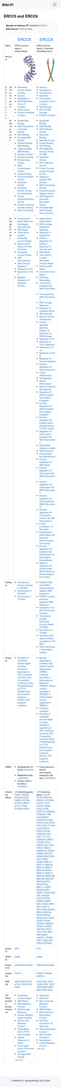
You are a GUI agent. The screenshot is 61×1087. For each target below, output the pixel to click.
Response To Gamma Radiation (47, 360)
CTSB (48, 814)
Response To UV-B (47, 354)
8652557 (42, 25)
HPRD (22, 28)
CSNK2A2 (50, 811)
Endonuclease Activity (24, 161)
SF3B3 (47, 920)
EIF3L (45, 825)
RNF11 (52, 903)
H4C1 (51, 845)
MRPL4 (48, 870)
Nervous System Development (47, 318)
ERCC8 (40, 831)
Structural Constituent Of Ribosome (46, 1023)
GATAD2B (41, 839)
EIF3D (46, 822)
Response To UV (25, 268)
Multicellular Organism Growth (47, 447)
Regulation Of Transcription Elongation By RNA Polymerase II (47, 437)
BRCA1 (18, 794)
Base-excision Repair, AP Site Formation (24, 246)
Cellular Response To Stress (23, 1040)
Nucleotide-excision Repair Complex (24, 90)
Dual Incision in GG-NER (24, 592)
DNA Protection (46, 450)
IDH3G (46, 856)
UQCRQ (49, 937)
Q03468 (48, 973)
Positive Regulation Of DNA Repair (45, 462)
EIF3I (39, 825)
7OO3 (50, 981)
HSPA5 (51, 850)
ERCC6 (46, 39)
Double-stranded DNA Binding (25, 144)
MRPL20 (49, 864)
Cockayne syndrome (43, 709)
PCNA (24, 805)
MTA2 (39, 884)
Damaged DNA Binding (24, 139)
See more (19, 1060)
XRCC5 (40, 943)
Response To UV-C (25, 273)
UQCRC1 (41, 937)
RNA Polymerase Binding (47, 186)
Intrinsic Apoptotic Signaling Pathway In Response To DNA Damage (45, 329)
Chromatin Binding (44, 136)
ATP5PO (50, 800)
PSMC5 (40, 901)
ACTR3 (40, 797)
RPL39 (46, 909)
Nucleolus (43, 95)
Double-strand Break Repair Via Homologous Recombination (25, 222)
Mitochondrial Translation (45, 1036)
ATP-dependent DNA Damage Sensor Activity (46, 210)
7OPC (52, 984)
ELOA (39, 828)
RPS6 (39, 917)
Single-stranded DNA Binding (25, 150)
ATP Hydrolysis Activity (46, 164)
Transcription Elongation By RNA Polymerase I (47, 287)
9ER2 (44, 989)
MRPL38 (40, 870)
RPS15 (40, 912)
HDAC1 (40, 847)
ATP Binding (45, 145)
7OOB (39, 984)
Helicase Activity (47, 140)
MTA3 (45, 884)
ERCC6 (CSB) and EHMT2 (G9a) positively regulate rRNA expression (46, 588)
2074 (39, 948)
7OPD (39, 987)
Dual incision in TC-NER (24, 598)
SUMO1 (40, 926)
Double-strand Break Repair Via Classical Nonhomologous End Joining (47, 538)
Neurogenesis (45, 378)
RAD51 (26, 808)
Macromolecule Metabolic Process (46, 1003)
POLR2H (41, 898)
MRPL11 (48, 861)
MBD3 (45, 859)
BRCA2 (25, 794)
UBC (39, 934)
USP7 (39, 940)
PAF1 (47, 889)
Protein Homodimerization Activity (26, 199)
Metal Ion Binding (25, 210)
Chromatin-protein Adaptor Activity (47, 192)
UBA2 (49, 931)
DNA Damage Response (24, 265)
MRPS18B (50, 875)
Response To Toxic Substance (47, 343)
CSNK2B (41, 814)
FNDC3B (41, 833)
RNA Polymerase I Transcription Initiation (47, 649)
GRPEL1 (50, 839)
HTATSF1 (48, 853)
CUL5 (39, 817)
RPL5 (52, 909)
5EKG (23, 981)
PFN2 (52, 892)
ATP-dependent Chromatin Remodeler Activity (46, 200)
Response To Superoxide (45, 234)
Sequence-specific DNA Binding (45, 179)
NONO (48, 887)
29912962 (49, 778)
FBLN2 (47, 831)
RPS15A (47, 912)
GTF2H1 (26, 800)
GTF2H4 (18, 803)
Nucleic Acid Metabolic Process (23, 1023)
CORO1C (41, 811)
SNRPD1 (50, 923)
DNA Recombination (24, 259)
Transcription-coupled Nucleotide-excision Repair (24, 236)
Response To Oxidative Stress (47, 309)
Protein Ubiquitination (45, 374)
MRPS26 (41, 881)
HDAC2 (47, 847)
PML (39, 895)
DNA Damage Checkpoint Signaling (45, 227)
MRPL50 (49, 873)
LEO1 (39, 859)
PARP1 (40, 892)
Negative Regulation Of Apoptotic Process (24, 281)
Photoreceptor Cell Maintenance (47, 455)
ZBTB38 (47, 943)
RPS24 (40, 915)
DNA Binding (23, 134)
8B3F (50, 987)
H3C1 (46, 845)
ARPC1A (48, 797)
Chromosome (24, 109)
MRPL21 (40, 867)
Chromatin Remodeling (44, 279)
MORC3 (40, 861)
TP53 (39, 931)
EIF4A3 (51, 825)
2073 (17, 948)
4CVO (39, 981)
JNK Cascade (45, 313)
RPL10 (40, 906)
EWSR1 (18, 800)
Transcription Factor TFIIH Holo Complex (26, 1048)
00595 (17, 956)
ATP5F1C (41, 800)
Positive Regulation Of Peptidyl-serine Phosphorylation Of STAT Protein (46, 423)
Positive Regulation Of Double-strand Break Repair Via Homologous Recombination (47, 553)
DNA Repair (23, 229)
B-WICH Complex (47, 115)
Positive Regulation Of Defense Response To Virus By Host (45, 244)
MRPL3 (48, 867)
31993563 (22, 786)
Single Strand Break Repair (45, 220)
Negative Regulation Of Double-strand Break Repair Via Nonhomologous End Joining (47, 569)
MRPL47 (40, 873)
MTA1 (48, 881)
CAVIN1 (40, 803)
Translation (44, 995)
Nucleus (21, 95)
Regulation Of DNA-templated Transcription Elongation (46, 396)
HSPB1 (26, 803)
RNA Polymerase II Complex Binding (25, 129)
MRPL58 (40, 875)
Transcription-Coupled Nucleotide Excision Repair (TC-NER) (46, 621)
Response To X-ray (46, 349)
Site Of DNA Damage (45, 111)
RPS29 (47, 915)
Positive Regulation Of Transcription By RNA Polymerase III (47, 501)
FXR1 (39, 836)
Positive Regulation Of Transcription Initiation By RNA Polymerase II (47, 515)
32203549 (29, 769)
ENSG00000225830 (45, 964)
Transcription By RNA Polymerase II (47, 297)
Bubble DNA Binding (23, 122)
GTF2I (47, 842)
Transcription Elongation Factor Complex (47, 101)
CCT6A (40, 805)
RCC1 (39, 903)
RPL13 (46, 906)
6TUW (23, 984)
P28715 (18, 973)
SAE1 (45, 917)
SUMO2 (48, 926)
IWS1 (52, 856)
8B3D (45, 987)
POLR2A (19, 808)
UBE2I (44, 934)
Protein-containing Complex (26, 114)
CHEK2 (47, 805)
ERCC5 (24, 39)
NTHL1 (18, 805)
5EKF (17, 981)
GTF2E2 (40, 842)
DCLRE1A (41, 819)
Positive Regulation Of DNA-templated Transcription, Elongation (46, 409)
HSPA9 (40, 853)
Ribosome (43, 998)
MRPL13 (40, 864)
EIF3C (39, 822)
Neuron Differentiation (45, 382)
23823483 (23, 778)
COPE (46, 808)
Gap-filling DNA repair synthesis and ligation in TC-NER (47, 639)
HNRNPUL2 (42, 850)
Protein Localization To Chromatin (46, 526)
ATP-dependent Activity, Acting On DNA (46, 151)
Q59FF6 (40, 976)
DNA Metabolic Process (24, 1005)
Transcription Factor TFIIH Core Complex (24, 1031)
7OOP (45, 984)
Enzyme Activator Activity (26, 178)
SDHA (51, 917)
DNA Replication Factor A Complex (25, 104)
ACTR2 (46, 794)
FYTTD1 (46, 836)
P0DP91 (40, 973)
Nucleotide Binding (44, 122)
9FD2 (50, 989)
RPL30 (40, 909)
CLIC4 (39, 808)
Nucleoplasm (23, 98)
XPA (50, 940)
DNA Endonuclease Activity (24, 168)
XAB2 (45, 940)
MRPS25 (49, 878)
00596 (39, 956)
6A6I (45, 981)
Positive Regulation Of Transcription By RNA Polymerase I (47, 473)
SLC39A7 (41, 923)
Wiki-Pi (7, 4)
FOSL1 (48, 833)
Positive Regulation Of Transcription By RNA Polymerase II (47, 487)
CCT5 (47, 803)
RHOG (45, 903)
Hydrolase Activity (22, 184)
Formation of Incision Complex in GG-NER (25, 585)
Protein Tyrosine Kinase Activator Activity (46, 171)
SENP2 (40, 920)
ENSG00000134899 (24, 964)
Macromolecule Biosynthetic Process (46, 1015)
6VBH (17, 987)
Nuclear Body (45, 106)
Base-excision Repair (45, 267)
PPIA (47, 898)
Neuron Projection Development (47, 388)
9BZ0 (39, 989)
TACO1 (48, 929)
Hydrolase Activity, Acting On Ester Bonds (25, 190)
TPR (44, 931)
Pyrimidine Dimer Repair (47, 273)
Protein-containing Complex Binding (26, 206)
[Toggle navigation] (54, 5)
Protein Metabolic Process (47, 1044)
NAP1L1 (40, 887)
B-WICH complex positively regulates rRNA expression (47, 600)
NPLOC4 (40, 889)
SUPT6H (41, 929)
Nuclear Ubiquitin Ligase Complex (25, 1016)
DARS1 (45, 817)
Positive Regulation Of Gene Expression (47, 367)
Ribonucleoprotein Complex (47, 1030)
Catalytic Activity (25, 154)
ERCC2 (18, 797)
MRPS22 (41, 878)
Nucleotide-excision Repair (24, 253)
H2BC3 (40, 845)
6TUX (29, 984)
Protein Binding (24, 173)
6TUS (17, 984)
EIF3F (52, 822)
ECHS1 (49, 819)
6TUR (29, 981)
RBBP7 (47, 901)
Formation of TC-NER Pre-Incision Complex (47, 610)
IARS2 (40, 856)
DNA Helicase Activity (45, 130)
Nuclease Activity (25, 157)
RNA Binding (45, 1009)
